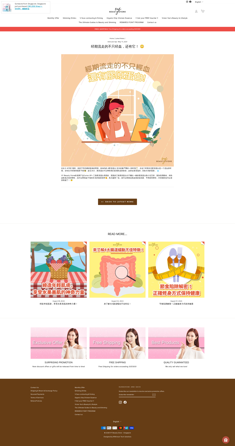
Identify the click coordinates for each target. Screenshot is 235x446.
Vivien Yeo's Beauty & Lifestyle (175, 18)
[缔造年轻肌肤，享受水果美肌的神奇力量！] (59, 270)
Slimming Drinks (69, 18)
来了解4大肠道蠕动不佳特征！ (117, 304)
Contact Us (35, 387)
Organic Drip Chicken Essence (119, 18)
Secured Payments (37, 394)
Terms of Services (37, 398)
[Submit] (154, 394)
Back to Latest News (119, 202)
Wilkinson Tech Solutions (122, 437)
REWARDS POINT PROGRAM (131, 22)
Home (112, 38)
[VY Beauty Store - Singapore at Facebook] (125, 402)
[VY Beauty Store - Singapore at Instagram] (120, 402)
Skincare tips (112, 42)
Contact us (151, 22)
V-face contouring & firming (91, 18)
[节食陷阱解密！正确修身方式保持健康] (176, 270)
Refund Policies (36, 401)
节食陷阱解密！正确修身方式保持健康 (176, 304)
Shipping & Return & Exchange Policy (44, 391)
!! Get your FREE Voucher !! (147, 18)
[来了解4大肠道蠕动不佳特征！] (117, 270)
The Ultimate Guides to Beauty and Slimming (97, 22)
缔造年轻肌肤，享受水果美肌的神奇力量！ (59, 304)
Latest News (119, 38)
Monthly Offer (53, 18)
